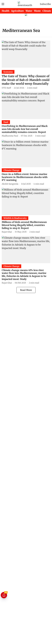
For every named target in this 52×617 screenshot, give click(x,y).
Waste (37, 10)
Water (29, 10)
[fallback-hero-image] (26, 54)
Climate (46, 10)
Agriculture (17, 10)
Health (5, 10)
